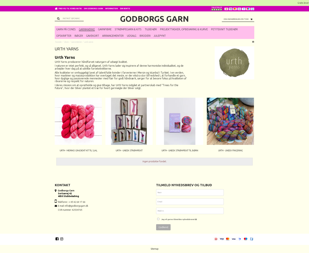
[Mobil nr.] (190, 211)
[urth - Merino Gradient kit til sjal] (78, 121)
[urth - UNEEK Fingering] (230, 121)
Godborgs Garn (154, 18)
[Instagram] (61, 239)
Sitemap (155, 249)
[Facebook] (57, 239)
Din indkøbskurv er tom (236, 19)
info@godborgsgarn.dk (76, 206)
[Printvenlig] (253, 42)
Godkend (163, 227)
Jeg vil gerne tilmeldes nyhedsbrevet (178, 218)
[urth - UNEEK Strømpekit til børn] (179, 121)
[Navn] (190, 193)
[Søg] (69, 18)
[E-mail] (190, 202)
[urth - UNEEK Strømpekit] (129, 121)
